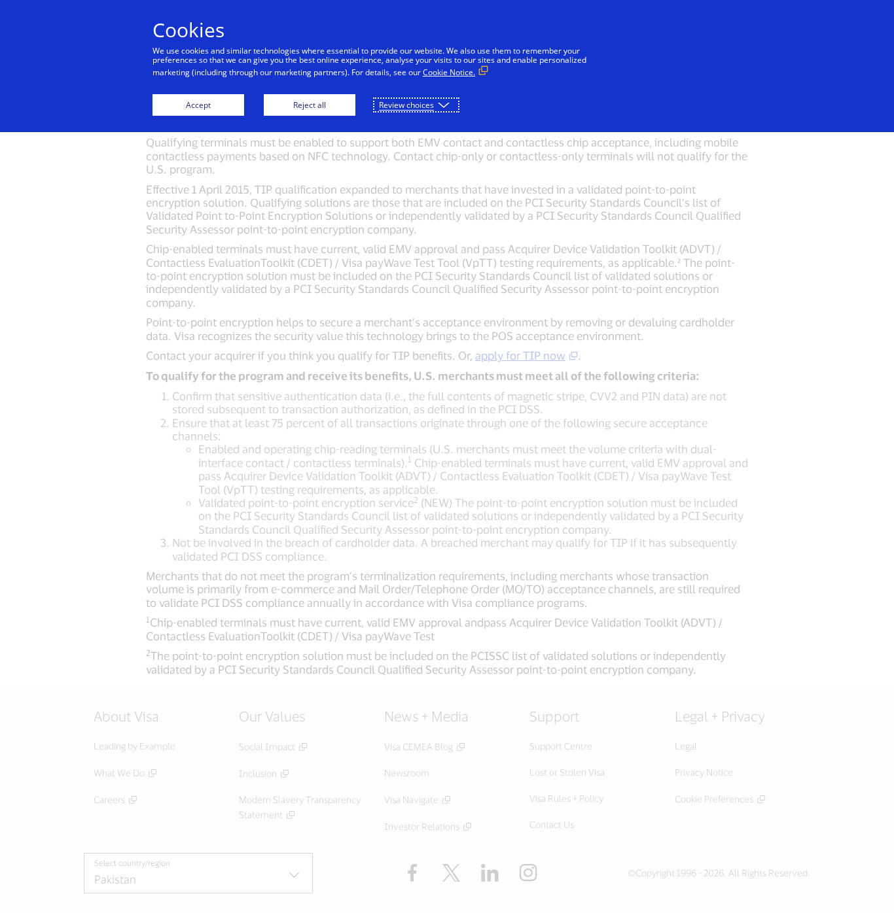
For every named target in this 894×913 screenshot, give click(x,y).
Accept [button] (198, 105)
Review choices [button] (406, 105)
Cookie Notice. (449, 72)
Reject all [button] (309, 105)
